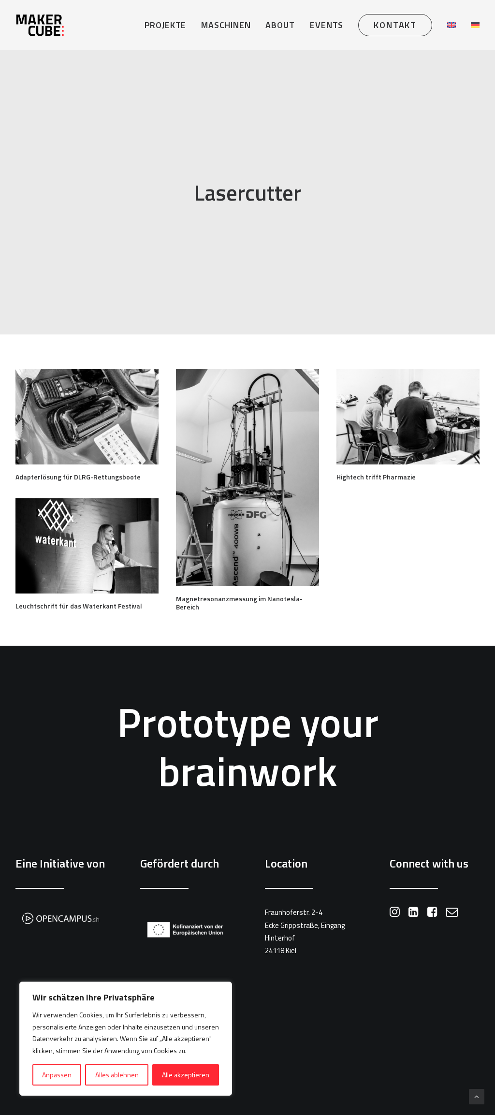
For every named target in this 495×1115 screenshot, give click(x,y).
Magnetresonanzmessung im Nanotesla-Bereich (239, 603)
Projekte (165, 24)
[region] (125, 1039)
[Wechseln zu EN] (451, 25)
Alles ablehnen (117, 1075)
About (280, 24)
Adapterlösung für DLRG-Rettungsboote (78, 477)
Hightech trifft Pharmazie (376, 477)
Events (326, 24)
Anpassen (57, 1075)
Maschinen (225, 24)
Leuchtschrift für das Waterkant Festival (78, 606)
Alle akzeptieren (185, 1075)
